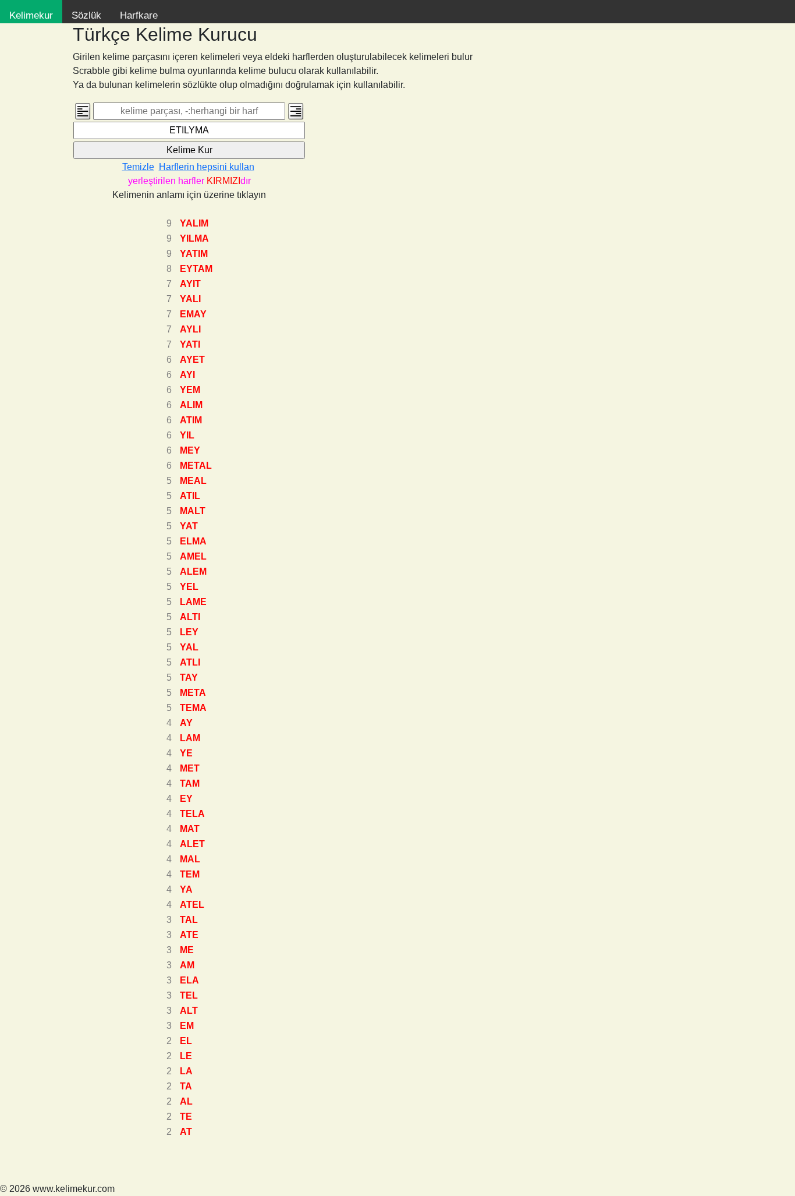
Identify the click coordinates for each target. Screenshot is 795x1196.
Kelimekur (31, 15)
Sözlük (86, 15)
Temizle (138, 167)
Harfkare (139, 15)
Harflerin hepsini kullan (206, 167)
